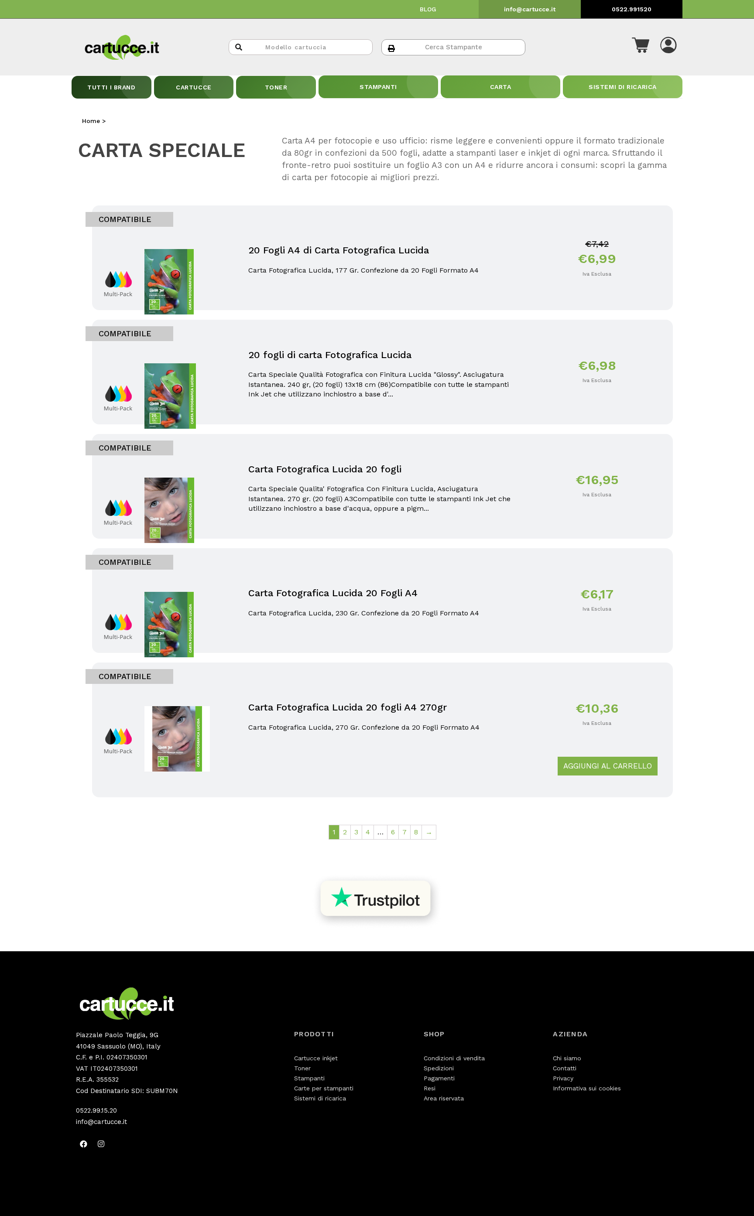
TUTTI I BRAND (111, 87)
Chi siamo (567, 1058)
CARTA (500, 86)
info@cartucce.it (529, 9)
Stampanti (309, 1078)
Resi (429, 1088)
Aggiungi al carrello (607, 766)
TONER (276, 87)
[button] (640, 47)
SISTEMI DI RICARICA (623, 86)
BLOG (428, 9)
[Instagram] (100, 1143)
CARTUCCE (193, 87)
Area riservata (444, 1098)
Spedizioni (439, 1068)
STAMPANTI (378, 86)
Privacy (563, 1078)
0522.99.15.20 (96, 1110)
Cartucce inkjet (316, 1058)
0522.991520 (631, 9)
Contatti (564, 1068)
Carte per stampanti (323, 1088)
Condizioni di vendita (454, 1058)
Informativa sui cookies (587, 1088)
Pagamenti (439, 1078)
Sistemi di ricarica (320, 1098)
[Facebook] (83, 1143)
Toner (302, 1068)
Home (91, 120)
